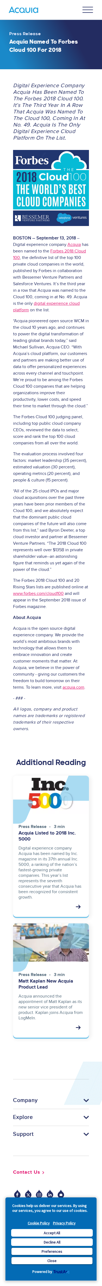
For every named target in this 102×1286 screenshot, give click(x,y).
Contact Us (26, 1172)
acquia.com (73, 687)
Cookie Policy (39, 1223)
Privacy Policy (64, 1223)
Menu (87, 9)
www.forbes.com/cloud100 (38, 593)
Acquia (74, 244)
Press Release (25, 34)
